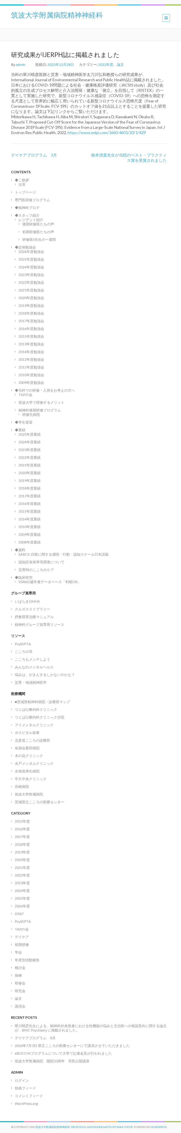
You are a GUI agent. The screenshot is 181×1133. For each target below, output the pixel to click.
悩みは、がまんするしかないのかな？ (45, 674)
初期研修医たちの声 (38, 232)
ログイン (22, 1080)
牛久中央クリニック (31, 779)
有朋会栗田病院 (27, 748)
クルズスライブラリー (32, 609)
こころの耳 (23, 651)
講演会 (20, 1006)
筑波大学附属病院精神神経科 (57, 14)
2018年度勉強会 (31, 313)
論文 (120, 64)
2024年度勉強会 (31, 267)
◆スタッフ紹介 (27, 215)
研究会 (20, 991)
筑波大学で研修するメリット (41, 402)
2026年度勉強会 (31, 251)
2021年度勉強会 (31, 290)
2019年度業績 (30, 480)
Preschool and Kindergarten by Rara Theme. (102, 1127)
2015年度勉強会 (31, 336)
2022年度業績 (30, 457)
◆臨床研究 (23, 577)
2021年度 (22, 867)
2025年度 (22, 898)
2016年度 (22, 829)
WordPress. (159, 1127)
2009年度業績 (30, 534)
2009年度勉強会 (31, 382)
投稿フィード (25, 1088)
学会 (18, 952)
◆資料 (20, 550)
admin (20, 64)
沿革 (22, 184)
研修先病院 (31, 414)
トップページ (25, 192)
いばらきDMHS (27, 601)
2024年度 (22, 890)
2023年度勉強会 (31, 275)
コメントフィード (29, 1096)
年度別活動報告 (27, 960)
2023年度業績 (30, 450)
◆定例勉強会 (25, 247)
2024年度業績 (30, 442)
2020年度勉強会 (31, 298)
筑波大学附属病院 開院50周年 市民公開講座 (54, 1061)
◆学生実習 (23, 422)
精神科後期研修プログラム (40, 410)
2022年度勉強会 (31, 282)
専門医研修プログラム (32, 200)
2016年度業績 (30, 503)
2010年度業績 (30, 527)
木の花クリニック (29, 755)
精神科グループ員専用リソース (39, 624)
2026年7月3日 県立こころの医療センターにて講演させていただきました (72, 1045)
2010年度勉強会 (31, 375)
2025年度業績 (30, 434)
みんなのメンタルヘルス (34, 667)
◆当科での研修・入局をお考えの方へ (45, 390)
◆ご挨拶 (22, 180)
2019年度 (22, 852)
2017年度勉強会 (31, 321)
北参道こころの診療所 (32, 740)
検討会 (20, 967)
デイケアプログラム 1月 (34, 155)
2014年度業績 (30, 519)
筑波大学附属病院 (29, 794)
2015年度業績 (30, 511)
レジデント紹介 (31, 219)
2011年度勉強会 (31, 367)
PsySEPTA (23, 644)
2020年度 (22, 860)
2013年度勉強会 (31, 344)
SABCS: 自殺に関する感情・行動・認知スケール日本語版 (64, 554)
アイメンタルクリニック (34, 725)
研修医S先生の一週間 (39, 239)
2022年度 (105, 64)
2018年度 (22, 844)
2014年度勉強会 (31, 352)
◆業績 (20, 430)
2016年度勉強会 (31, 328)
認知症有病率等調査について (41, 562)
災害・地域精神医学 (31, 682)
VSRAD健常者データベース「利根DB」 (50, 582)
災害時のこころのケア (36, 569)
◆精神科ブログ (27, 207)
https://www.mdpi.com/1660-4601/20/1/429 (107, 132)
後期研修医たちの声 (38, 224)
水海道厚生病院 (27, 771)
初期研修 (22, 944)
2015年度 (22, 821)
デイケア (22, 937)
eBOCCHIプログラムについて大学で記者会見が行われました (63, 1053)
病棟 (18, 975)
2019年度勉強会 (31, 305)
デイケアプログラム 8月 (35, 1038)
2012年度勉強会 (31, 359)
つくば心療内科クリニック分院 (39, 717)
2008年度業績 (30, 542)
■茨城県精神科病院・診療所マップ (42, 702)
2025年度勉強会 (31, 259)
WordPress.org (26, 1103)
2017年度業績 (30, 496)
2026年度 (22, 906)
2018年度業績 (30, 488)
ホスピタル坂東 (27, 732)
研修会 (20, 983)
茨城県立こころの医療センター (39, 802)
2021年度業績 (30, 465)
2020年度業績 (30, 473)
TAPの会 (25, 394)
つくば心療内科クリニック (36, 709)
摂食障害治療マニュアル (34, 617)
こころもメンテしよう (32, 659)
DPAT (19, 914)
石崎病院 (22, 786)
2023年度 (22, 883)
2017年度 (22, 837)
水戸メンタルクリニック (34, 763)
